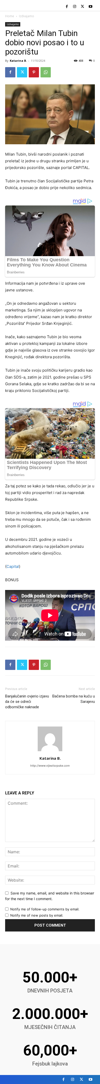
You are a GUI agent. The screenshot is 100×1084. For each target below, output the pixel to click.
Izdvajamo (26, 16)
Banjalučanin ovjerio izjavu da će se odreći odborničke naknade (27, 701)
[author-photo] (50, 751)
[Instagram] (75, 7)
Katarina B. (18, 60)
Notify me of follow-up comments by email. (44, 909)
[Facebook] (67, 7)
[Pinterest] (34, 72)
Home (9, 16)
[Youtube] (90, 7)
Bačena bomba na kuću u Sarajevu (73, 699)
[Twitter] (82, 7)
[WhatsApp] (46, 72)
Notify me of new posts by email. (36, 915)
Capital (12, 566)
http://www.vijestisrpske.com (50, 765)
